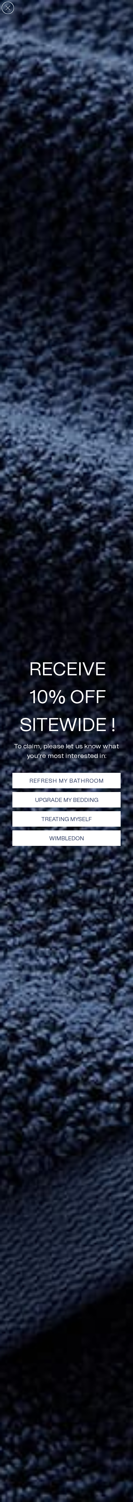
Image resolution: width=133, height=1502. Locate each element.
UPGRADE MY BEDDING (66, 799)
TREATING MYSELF (66, 819)
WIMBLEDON (66, 838)
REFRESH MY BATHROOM (66, 780)
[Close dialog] (7, 7)
